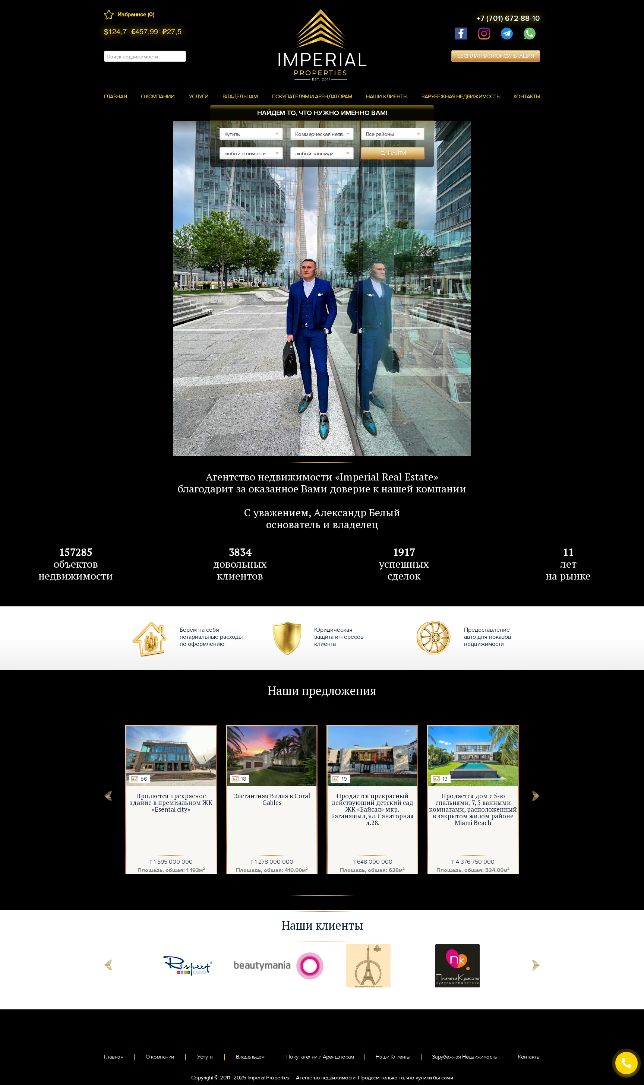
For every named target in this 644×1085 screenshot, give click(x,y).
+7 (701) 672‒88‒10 (508, 18)
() (151, 14)
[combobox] (251, 134)
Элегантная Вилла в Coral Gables (272, 799)
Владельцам (240, 96)
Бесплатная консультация (495, 56)
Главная (115, 96)
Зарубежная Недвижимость (464, 1056)
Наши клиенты (386, 96)
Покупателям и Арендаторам (312, 96)
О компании (158, 96)
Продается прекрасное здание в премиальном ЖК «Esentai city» (171, 802)
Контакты (527, 96)
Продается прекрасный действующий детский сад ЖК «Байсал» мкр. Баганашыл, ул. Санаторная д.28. (372, 809)
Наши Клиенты (393, 1056)
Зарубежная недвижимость (460, 96)
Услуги (199, 96)
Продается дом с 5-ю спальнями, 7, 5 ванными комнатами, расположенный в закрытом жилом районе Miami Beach (473, 809)
